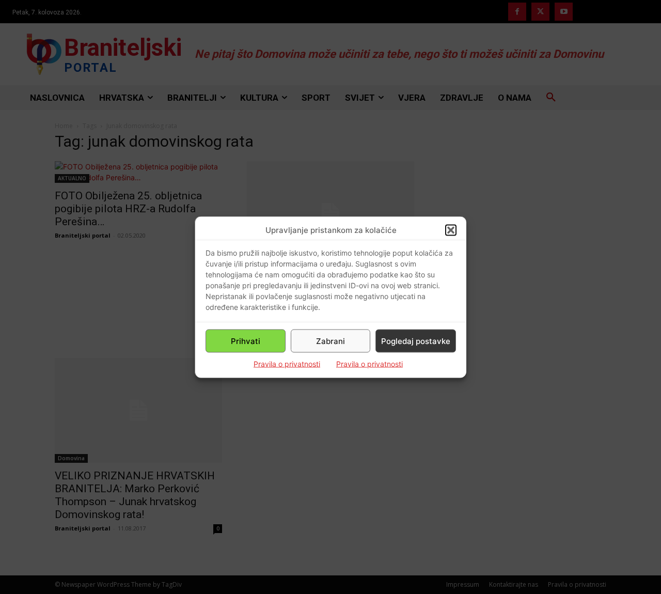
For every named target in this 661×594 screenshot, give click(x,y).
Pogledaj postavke (415, 341)
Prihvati (245, 341)
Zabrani (330, 341)
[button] (451, 230)
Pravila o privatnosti (287, 363)
